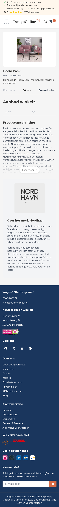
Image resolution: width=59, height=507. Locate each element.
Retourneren (10, 414)
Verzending (9, 419)
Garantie (7, 410)
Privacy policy (10, 386)
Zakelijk (7, 377)
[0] (51, 21)
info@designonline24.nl (15, 302)
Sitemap (19, 499)
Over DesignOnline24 (14, 364)
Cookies (7, 499)
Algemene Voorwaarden (16, 427)
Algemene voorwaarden (20, 496)
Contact (7, 373)
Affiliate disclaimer (12, 391)
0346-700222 (10, 298)
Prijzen (27, 90)
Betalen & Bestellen (13, 423)
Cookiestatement (12, 382)
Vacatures (8, 369)
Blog (5, 395)
